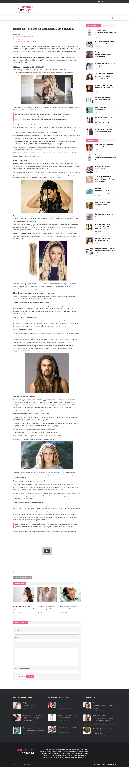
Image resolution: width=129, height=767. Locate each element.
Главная (101, 1)
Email (16, 637)
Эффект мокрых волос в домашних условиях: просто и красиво (104, 76)
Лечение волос (19, 18)
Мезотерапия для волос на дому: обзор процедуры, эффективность (32, 717)
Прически (45, 18)
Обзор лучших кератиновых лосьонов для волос (105, 32)
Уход (27, 18)
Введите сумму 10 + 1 (22, 668)
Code (29, 647)
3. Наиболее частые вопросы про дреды (26, 41)
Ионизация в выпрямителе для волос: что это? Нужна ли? (105, 251)
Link (31, 647)
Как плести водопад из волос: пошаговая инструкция (103, 205)
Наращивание (61, 18)
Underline (21, 647)
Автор (17, 630)
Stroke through (23, 647)
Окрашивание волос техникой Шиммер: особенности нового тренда (104, 705)
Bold (16, 647)
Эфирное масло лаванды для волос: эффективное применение (104, 54)
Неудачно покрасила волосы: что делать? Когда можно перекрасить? (103, 731)
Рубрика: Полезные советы (22, 577)
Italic (18, 647)
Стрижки (52, 18)
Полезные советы (89, 18)
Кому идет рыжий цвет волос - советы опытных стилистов (104, 88)
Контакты (111, 1)
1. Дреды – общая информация (23, 36)
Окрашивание (35, 18)
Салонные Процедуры (75, 18)
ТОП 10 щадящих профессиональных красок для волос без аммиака (103, 718)
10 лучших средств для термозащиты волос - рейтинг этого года (103, 120)
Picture (34, 647)
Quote (27, 647)
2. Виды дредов (18, 39)
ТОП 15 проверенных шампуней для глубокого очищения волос (104, 179)
